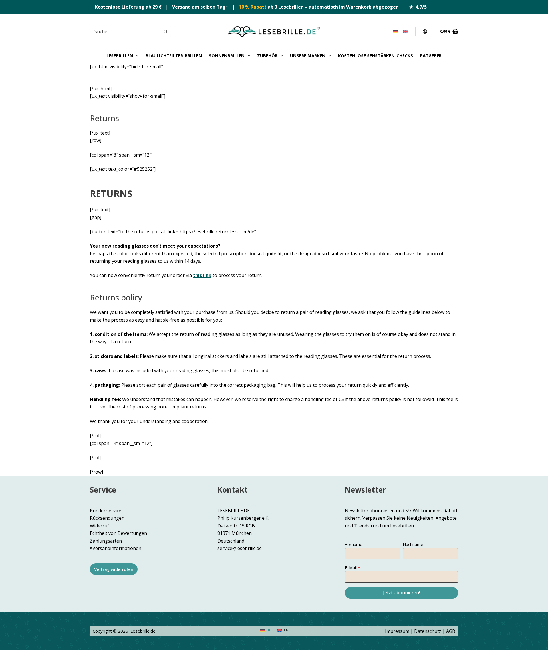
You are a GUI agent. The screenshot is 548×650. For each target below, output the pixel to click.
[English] (405, 31)
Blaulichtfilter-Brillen (174, 55)
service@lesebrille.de (239, 548)
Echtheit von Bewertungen (118, 533)
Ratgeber (431, 55)
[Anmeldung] (425, 31)
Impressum (397, 631)
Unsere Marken (307, 55)
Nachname (413, 544)
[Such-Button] (165, 31)
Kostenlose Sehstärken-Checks (375, 55)
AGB (450, 631)
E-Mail (351, 567)
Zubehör (267, 55)
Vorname (353, 544)
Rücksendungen (107, 518)
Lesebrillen (119, 55)
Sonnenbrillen (227, 55)
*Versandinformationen (115, 548)
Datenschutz (427, 631)
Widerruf (99, 526)
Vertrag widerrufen (113, 569)
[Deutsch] (395, 31)
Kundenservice (105, 510)
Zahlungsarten (106, 541)
